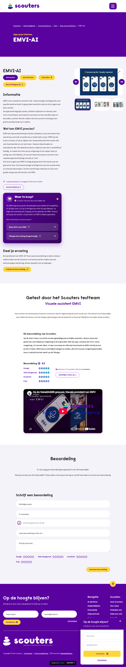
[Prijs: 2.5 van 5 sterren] (25, 562)
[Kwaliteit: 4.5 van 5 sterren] (85, 556)
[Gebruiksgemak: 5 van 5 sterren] (62, 556)
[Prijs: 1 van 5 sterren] (22, 562)
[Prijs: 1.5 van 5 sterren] (23, 562)
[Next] (122, 82)
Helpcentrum (93, 614)
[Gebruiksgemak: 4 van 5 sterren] (60, 556)
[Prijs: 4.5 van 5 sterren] (30, 562)
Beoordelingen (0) (13, 84)
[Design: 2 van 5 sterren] (26, 556)
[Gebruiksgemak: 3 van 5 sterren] (58, 556)
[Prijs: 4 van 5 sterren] (29, 562)
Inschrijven (10, 622)
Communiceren (44, 25)
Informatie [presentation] (10, 77)
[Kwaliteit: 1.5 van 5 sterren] (79, 556)
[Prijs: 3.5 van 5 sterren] (28, 562)
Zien (55, 25)
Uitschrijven (72, 621)
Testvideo (45, 77)
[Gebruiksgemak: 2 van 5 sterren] (56, 556)
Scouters (17, 25)
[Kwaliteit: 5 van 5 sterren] (86, 556)
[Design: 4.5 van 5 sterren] (32, 556)
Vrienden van (116, 610)
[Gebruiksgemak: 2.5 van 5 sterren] (57, 556)
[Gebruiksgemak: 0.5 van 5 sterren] (53, 556)
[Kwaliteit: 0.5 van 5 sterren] (76, 556)
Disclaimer (28, 653)
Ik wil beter (93, 602)
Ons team (114, 606)
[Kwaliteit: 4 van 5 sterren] (84, 556)
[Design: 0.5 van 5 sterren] (23, 556)
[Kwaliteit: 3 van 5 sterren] (82, 556)
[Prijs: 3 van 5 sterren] (27, 562)
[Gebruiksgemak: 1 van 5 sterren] (54, 556)
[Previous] (76, 82)
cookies (62, 663)
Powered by (62, 653)
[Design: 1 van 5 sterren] (24, 556)
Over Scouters (116, 602)
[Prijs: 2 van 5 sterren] (24, 562)
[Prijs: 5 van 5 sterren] (31, 562)
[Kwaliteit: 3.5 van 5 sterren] (83, 556)
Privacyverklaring (41, 653)
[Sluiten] (120, 620)
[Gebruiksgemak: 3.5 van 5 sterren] (59, 556)
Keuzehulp (92, 610)
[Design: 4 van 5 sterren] (31, 556)
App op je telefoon (68, 25)
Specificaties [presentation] (28, 77)
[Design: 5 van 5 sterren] (33, 556)
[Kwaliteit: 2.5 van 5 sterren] (81, 556)
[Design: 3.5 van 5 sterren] (30, 556)
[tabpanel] (32, 133)
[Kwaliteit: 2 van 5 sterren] (80, 556)
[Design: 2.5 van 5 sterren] (28, 556)
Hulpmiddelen (29, 25)
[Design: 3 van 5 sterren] (29, 556)
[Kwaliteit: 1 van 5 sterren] (78, 556)
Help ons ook (116, 614)
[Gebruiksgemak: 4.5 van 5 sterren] (61, 556)
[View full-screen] (119, 72)
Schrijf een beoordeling (15, 269)
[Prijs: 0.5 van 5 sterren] (21, 562)
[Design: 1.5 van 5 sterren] (25, 556)
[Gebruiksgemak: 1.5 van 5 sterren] (55, 556)
